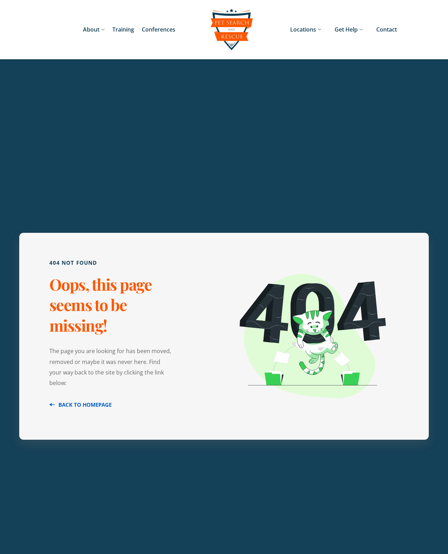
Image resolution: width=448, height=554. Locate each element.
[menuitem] (93, 29)
